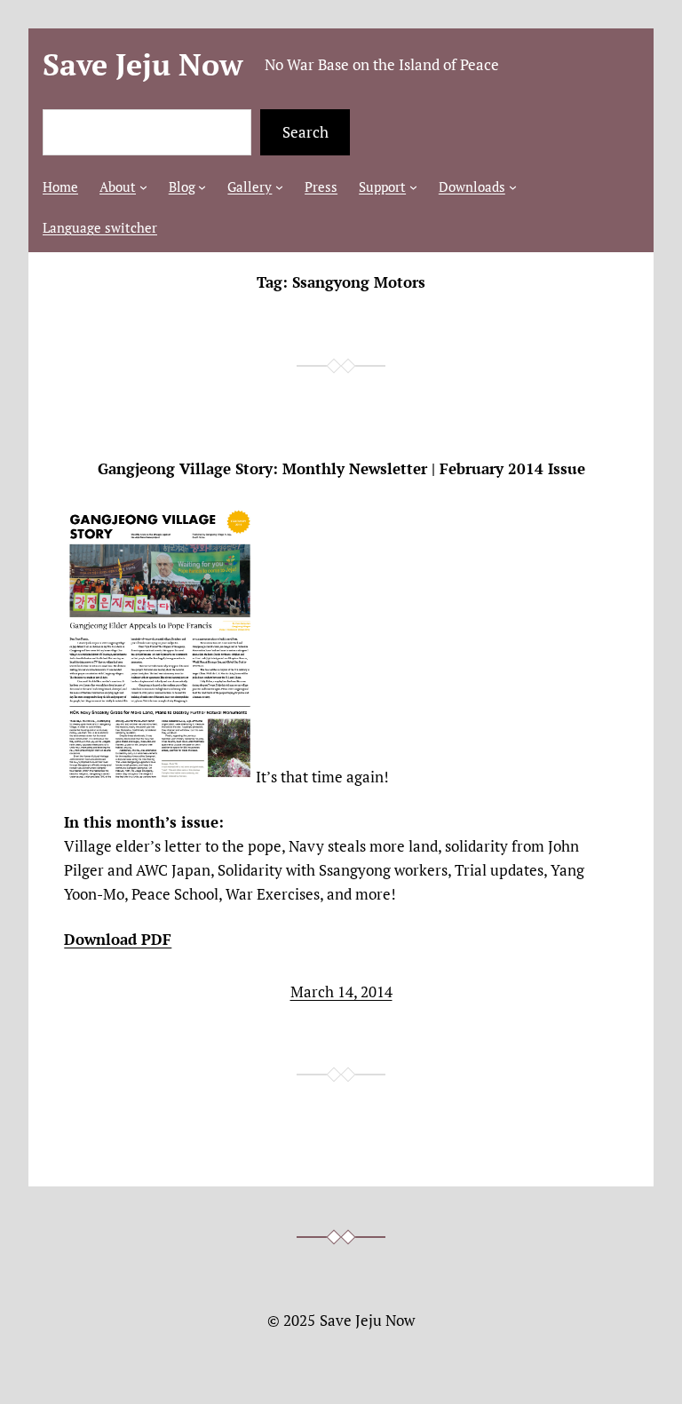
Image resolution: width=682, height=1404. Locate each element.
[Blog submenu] (202, 187)
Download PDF (117, 939)
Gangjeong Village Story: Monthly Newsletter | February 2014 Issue (341, 468)
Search (305, 132)
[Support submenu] (413, 187)
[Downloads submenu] (513, 187)
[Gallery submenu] (279, 187)
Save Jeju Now (143, 64)
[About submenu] (143, 187)
